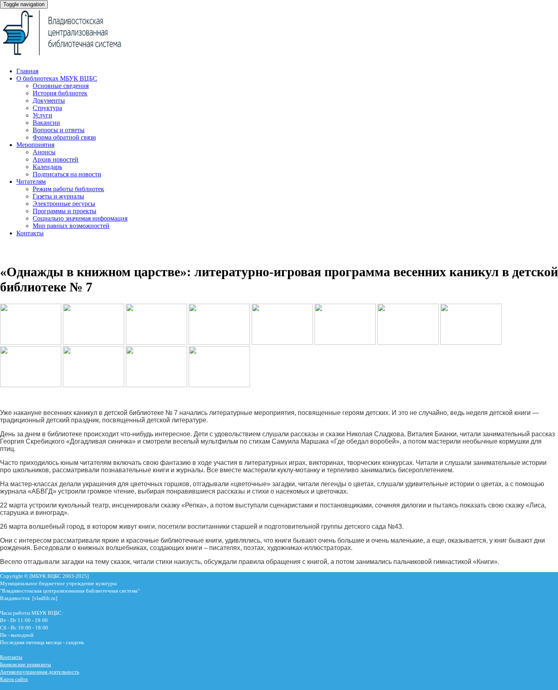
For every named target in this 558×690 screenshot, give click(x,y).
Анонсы (44, 152)
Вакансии (46, 122)
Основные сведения (61, 85)
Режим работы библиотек (68, 188)
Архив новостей (55, 159)
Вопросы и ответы (59, 129)
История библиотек (60, 93)
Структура (47, 107)
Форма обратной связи (64, 137)
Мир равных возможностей (71, 225)
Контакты (30, 233)
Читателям (31, 181)
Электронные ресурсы (64, 203)
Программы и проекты (64, 210)
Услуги (42, 115)
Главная (27, 71)
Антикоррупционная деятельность (39, 672)
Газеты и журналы (58, 196)
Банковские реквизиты (25, 664)
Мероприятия (35, 144)
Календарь (47, 166)
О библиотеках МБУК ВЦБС (56, 78)
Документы (49, 100)
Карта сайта (14, 679)
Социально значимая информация (80, 218)
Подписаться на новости (67, 174)
